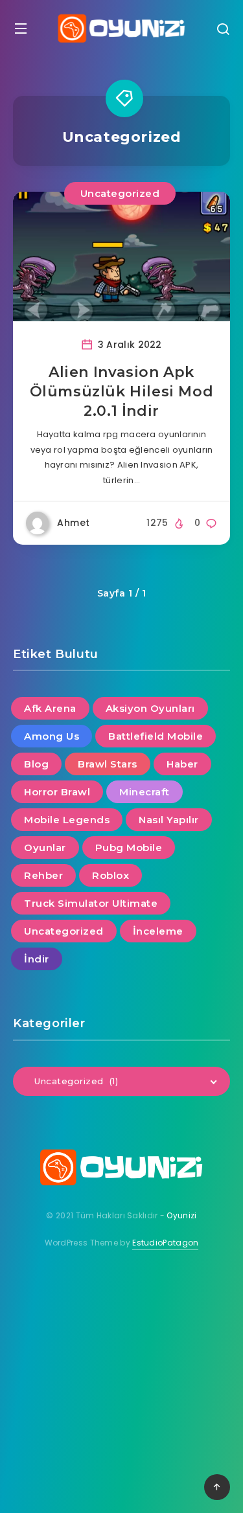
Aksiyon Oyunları (150, 708)
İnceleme (158, 931)
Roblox (110, 875)
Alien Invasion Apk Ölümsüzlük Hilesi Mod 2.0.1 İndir (122, 391)
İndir (36, 959)
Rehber (43, 875)
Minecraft (144, 792)
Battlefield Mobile (155, 736)
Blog (36, 764)
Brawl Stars (107, 764)
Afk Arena (50, 708)
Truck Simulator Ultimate (90, 903)
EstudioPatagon (165, 1242)
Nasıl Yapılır (169, 819)
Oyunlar (45, 847)
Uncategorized (120, 193)
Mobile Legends (67, 819)
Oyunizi (181, 1215)
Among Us (51, 736)
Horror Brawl (57, 792)
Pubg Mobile (129, 847)
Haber (182, 764)
